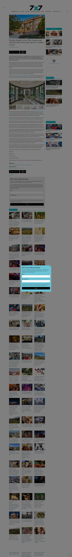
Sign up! (36, 288)
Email (23, 274)
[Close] (50, 266)
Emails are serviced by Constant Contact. (41, 285)
